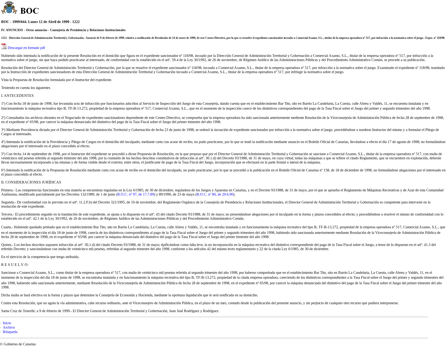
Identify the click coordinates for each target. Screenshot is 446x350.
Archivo (9, 327)
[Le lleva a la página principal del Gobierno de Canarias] (9, 8)
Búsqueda (10, 332)
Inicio (7, 323)
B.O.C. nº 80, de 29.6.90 (215, 194)
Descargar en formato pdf (26, 48)
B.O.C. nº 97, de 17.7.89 (135, 194)
